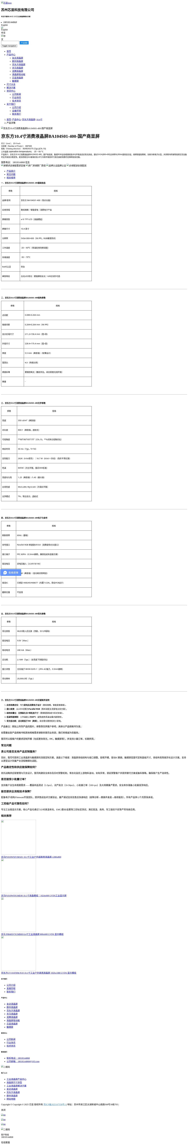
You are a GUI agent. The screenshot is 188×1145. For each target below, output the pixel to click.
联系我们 (16, 114)
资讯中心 (11, 91)
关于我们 (11, 104)
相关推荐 (11, 178)
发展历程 (11, 988)
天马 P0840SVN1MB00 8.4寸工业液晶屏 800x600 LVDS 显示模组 (32, 934)
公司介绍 (16, 107)
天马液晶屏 (17, 68)
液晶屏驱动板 (18, 74)
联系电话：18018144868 (18, 1058)
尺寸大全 (11, 84)
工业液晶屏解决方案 (16, 1086)
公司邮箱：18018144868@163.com (23, 1061)
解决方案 (11, 87)
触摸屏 (15, 81)
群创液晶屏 (17, 61)
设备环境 (16, 111)
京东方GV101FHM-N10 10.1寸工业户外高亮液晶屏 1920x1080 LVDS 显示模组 (38, 973)
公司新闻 (16, 94)
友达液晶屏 (17, 58)
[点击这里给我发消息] (3, 1115)
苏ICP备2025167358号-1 (54, 1104)
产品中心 (11, 54)
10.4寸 (39, 119)
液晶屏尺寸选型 (14, 1082)
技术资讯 (16, 101)
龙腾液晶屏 (17, 71)
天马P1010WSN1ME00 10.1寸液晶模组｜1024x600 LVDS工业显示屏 (33, 895)
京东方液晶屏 (18, 64)
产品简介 (11, 171)
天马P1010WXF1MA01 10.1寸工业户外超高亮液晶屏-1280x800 (31, 857)
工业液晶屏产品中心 (16, 1079)
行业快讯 (16, 97)
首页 (9, 51)
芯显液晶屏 (17, 78)
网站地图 (11, 1099)
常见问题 (11, 174)
